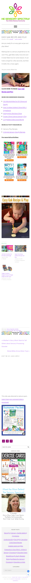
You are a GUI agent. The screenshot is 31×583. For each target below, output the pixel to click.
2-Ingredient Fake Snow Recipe (13, 119)
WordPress (15, 580)
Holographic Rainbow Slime (12, 113)
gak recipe (11, 330)
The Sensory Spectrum (15, 11)
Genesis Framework (16, 579)
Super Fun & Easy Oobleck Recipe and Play (19, 255)
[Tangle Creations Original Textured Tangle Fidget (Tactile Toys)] (7, 267)
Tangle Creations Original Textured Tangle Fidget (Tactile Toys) (7, 275)
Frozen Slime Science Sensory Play (15, 116)
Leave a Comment (18, 39)
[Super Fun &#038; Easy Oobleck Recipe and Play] (20, 248)
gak (8, 330)
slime (15, 330)
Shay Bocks (25, 577)
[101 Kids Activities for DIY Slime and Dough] (7, 248)
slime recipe (18, 330)
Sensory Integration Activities (12, 329)
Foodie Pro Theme (16, 577)
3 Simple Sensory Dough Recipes (14, 132)
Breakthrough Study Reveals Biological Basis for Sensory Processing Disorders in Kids (15, 559)
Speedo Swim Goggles (15, 546)
